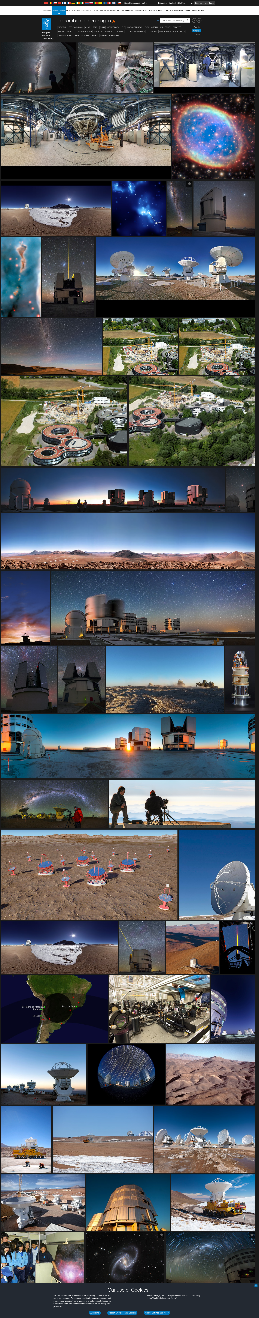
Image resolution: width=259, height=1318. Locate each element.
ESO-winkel (87, 10)
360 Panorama (76, 27)
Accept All (94, 1313)
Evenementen (141, 10)
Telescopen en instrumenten (106, 10)
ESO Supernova (134, 27)
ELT (123, 27)
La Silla (98, 31)
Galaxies (177, 27)
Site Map (181, 3)
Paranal (120, 31)
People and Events (136, 31)
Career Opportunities (194, 10)
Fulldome (165, 27)
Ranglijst (196, 30)
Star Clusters (82, 35)
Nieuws (77, 10)
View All (62, 27)
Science (198, 3)
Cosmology (113, 27)
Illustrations (85, 31)
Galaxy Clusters (66, 31)
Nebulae (109, 31)
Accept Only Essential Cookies (122, 1313)
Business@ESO (176, 10)
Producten (163, 10)
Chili (102, 27)
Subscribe (162, 3)
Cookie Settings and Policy (157, 1313)
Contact (172, 3)
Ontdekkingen (127, 10)
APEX (95, 27)
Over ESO (47, 10)
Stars (95, 35)
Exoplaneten (151, 27)
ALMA (87, 27)
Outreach (152, 10)
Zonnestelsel (65, 35)
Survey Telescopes (109, 35)
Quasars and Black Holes (172, 31)
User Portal (209, 3)
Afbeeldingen (59, 10)
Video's (69, 10)
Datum (197, 34)
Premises (152, 31)
